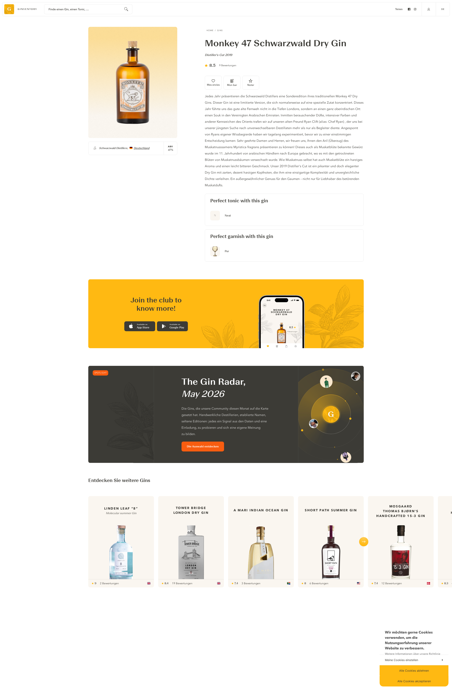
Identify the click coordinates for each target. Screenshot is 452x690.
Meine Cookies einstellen (401, 660)
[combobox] (88, 9)
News (399, 9)
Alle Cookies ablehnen (414, 670)
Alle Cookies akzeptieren (414, 681)
